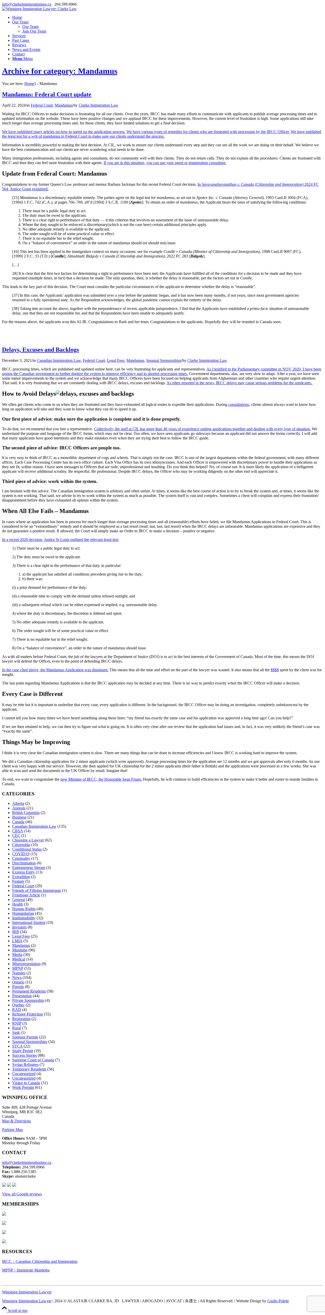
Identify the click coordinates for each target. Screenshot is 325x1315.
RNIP (16, 1023)
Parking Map (12, 1129)
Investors (19, 927)
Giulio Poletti (278, 1301)
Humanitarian (23, 913)
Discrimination (24, 863)
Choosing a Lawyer (28, 840)
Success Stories (24, 1055)
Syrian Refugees (25, 1064)
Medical (18, 959)
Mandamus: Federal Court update (46, 94)
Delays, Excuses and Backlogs (40, 349)
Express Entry (23, 872)
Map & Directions (16, 1121)
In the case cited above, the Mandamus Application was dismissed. (55, 670)
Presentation (22, 996)
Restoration (21, 1019)
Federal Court (42, 105)
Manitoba (19, 950)
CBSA (17, 831)
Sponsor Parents (25, 1037)
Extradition (21, 877)
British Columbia (26, 812)
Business (19, 817)
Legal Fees (115, 360)
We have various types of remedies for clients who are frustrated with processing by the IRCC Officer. (208, 132)
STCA (17, 1046)
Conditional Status (27, 849)
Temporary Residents (29, 1069)
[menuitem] (167, 17)
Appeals (18, 808)
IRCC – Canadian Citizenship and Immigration (39, 1261)
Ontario (18, 982)
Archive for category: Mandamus (59, 71)
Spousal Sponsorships (163, 360)
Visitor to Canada (26, 1083)
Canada (18, 822)
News (17, 977)
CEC (16, 835)
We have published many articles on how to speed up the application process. (63, 132)
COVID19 (20, 854)
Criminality (21, 858)
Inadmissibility (24, 918)
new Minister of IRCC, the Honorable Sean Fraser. (101, 779)
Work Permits (23, 1087)
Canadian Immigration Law (59, 360)
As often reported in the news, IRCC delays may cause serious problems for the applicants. (240, 383)
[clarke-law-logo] (39, 9)
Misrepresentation (26, 964)
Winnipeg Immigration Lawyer (27, 1292)
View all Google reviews (22, 1194)
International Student (28, 922)
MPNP (17, 968)
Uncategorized (24, 1073)
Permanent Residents (29, 991)
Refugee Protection (27, 1014)
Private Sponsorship (28, 1000)
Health (17, 904)
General (18, 899)
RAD (16, 1009)
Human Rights (24, 909)
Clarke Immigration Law (98, 105)
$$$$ (275, 670)
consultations (238, 404)
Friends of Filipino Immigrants (36, 890)
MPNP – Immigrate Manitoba (26, 1270)
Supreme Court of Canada (33, 1060)
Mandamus (64, 105)
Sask (16, 1032)
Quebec (18, 1005)
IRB (15, 932)
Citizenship (21, 844)
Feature (18, 881)
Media (17, 954)
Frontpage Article (26, 895)
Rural (16, 1028)
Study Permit (22, 1051)
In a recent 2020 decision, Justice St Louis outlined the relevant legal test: (60, 539)
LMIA (17, 941)
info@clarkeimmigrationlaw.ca (26, 4)
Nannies (18, 973)
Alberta (18, 803)
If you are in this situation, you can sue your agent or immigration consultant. (165, 163)
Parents (18, 986)
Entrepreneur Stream (28, 867)
